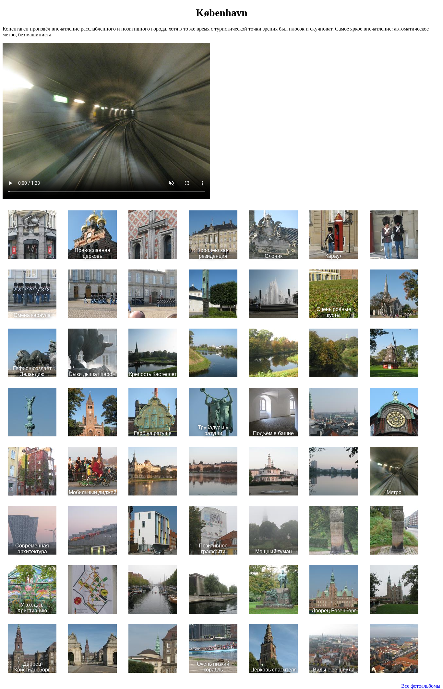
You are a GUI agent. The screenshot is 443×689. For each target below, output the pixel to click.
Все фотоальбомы (420, 686)
